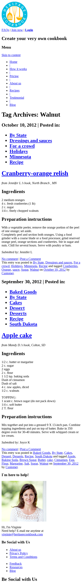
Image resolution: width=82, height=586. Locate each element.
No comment (10, 259)
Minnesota (20, 156)
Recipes (15, 90)
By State (18, 135)
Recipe (16, 162)
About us (15, 83)
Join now (17, 30)
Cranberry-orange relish (35, 173)
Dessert (17, 308)
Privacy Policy (19, 553)
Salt (26, 463)
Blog (13, 104)
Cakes (16, 302)
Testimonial (17, 97)
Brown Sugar (28, 460)
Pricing (14, 76)
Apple (71, 456)
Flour (5, 463)
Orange (6, 269)
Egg (71, 460)
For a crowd (22, 145)
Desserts (18, 313)
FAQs (5, 30)
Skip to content (11, 55)
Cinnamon (60, 460)
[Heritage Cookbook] (14, 26)
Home (13, 61)
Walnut (34, 269)
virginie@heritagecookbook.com (22, 534)
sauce (16, 269)
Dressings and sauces (31, 140)
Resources (16, 567)
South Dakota (23, 324)
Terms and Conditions (23, 557)
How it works (18, 69)
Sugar (24, 269)
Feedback (16, 563)
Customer (8, 273)
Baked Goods (23, 291)
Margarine (16, 463)
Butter (41, 460)
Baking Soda (10, 460)
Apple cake (17, 335)
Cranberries (70, 266)
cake (50, 460)
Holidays (19, 151)
